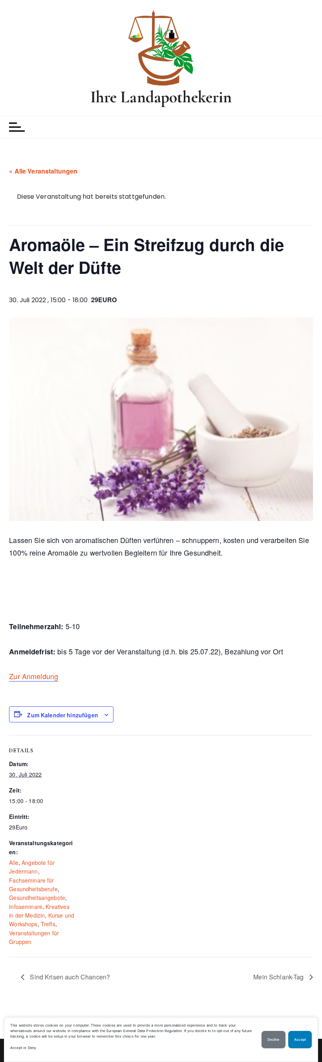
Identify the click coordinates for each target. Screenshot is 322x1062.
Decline (273, 1040)
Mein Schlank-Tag (279, 976)
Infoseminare (25, 907)
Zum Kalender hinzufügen (62, 715)
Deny (32, 1047)
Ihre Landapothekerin (161, 97)
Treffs (48, 924)
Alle (13, 862)
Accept (16, 1047)
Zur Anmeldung (33, 676)
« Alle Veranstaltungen (43, 170)
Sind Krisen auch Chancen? (69, 976)
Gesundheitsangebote (37, 897)
